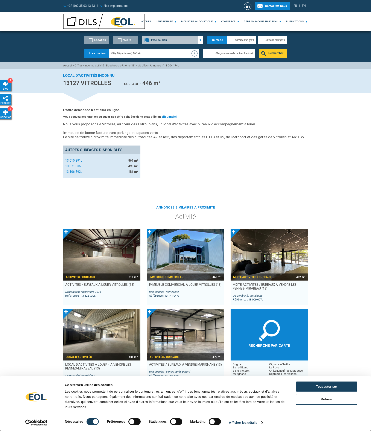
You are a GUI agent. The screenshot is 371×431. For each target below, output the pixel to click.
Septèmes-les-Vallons (282, 373)
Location (100, 40)
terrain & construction (261, 21)
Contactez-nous (276, 6)
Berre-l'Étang (240, 367)
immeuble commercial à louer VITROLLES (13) (185, 285)
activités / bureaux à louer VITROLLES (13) (99, 285)
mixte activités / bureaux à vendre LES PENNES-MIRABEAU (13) (264, 286)
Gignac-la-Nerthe (279, 364)
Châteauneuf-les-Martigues (286, 370)
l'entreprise (164, 21)
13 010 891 (73, 160)
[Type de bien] (172, 40)
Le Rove (274, 367)
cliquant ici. (169, 116)
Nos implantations (116, 6)
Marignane (239, 373)
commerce (228, 21)
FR (295, 6)
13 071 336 (73, 166)
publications (295, 21)
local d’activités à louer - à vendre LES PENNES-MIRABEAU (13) (98, 366)
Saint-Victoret (241, 370)
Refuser (327, 399)
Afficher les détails (243, 422)
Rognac (237, 364)
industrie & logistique (197, 21)
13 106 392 (73, 171)
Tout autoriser (326, 386)
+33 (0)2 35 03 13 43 (81, 6)
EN (304, 6)
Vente (127, 40)
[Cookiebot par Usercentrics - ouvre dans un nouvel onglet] (36, 422)
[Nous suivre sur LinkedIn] (248, 6)
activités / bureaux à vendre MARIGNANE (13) (185, 364)
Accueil (146, 21)
